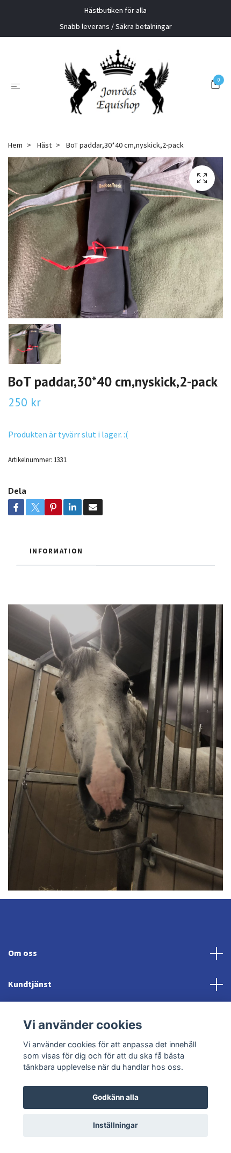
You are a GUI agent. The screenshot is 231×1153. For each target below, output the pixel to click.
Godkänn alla (115, 1097)
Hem (15, 193)
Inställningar (115, 1125)
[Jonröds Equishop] (129, 103)
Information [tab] (56, 598)
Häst (44, 193)
